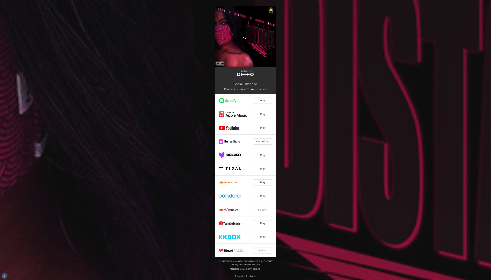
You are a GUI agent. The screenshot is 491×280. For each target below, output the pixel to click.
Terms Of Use (252, 264)
